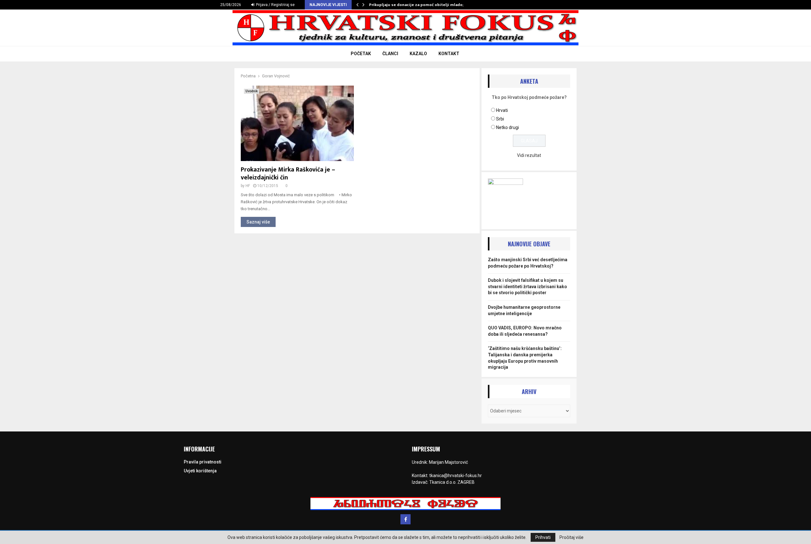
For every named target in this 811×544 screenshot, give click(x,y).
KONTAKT (448, 53)
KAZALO (418, 53)
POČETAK (361, 53)
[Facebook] (405, 519)
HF (248, 186)
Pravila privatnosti (202, 461)
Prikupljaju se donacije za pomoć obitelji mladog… (419, 4)
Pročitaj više (571, 537)
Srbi (500, 118)
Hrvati (502, 110)
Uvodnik (252, 91)
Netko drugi (507, 127)
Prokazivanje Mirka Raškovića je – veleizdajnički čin (288, 173)
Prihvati (543, 537)
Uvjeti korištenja (200, 470)
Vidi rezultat (529, 155)
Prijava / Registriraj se (275, 5)
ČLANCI (390, 53)
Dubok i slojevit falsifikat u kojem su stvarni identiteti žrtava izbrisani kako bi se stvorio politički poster (527, 286)
